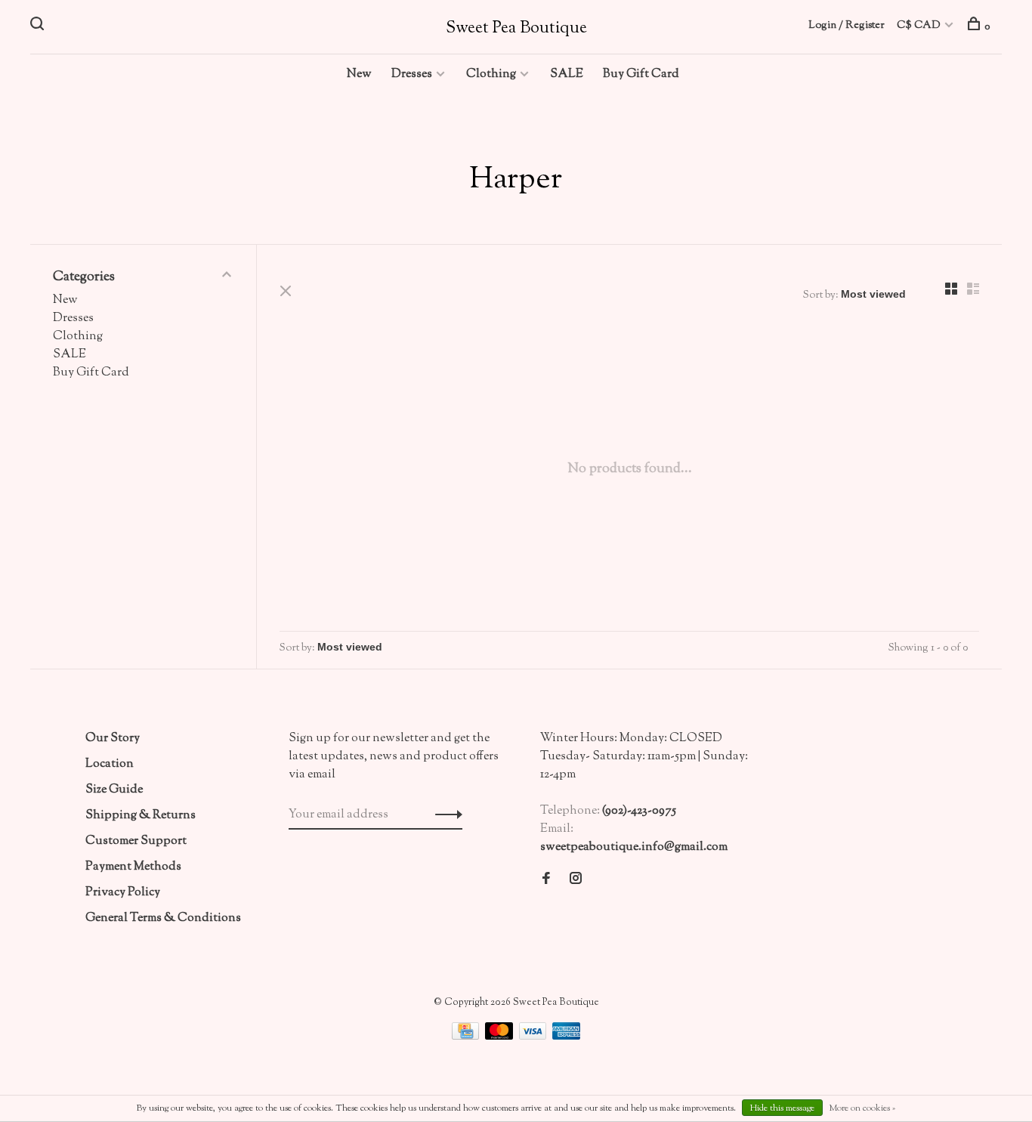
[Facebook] (546, 880)
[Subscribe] (444, 815)
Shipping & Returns (140, 815)
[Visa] (534, 1037)
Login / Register (846, 25)
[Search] (39, 27)
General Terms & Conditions (163, 918)
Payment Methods (133, 867)
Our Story (112, 738)
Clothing (491, 74)
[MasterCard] (500, 1037)
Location (109, 764)
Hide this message (782, 1108)
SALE (566, 74)
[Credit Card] (466, 1037)
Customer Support (136, 841)
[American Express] (566, 1037)
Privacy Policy (122, 892)
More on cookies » (862, 1108)
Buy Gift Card (641, 74)
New (359, 74)
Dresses (411, 74)
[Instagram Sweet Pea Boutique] (576, 880)
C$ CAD (920, 25)
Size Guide (114, 790)
